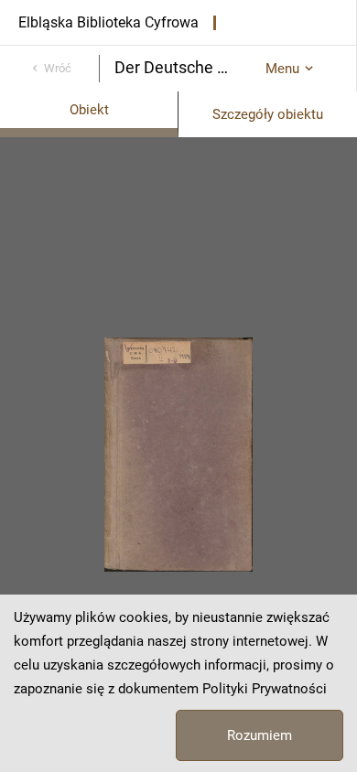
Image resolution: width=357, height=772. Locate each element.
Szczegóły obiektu (267, 114)
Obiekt (89, 110)
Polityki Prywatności (264, 689)
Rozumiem (259, 735)
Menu (282, 68)
